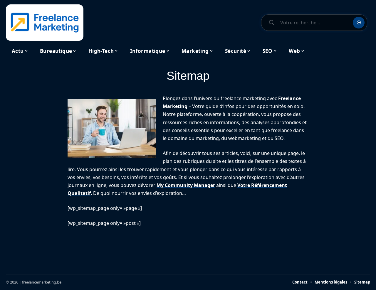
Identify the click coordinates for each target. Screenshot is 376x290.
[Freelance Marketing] (44, 22)
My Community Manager (186, 185)
